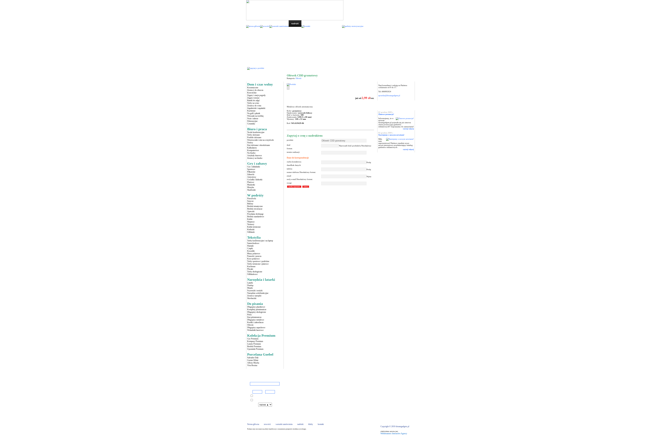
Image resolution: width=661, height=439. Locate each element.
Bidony (250, 203)
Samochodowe (253, 243)
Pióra (249, 314)
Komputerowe (253, 150)
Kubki (249, 219)
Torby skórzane (253, 135)
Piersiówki (251, 198)
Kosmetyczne (252, 87)
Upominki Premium (255, 349)
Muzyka (250, 187)
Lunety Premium (254, 344)
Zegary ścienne (253, 98)
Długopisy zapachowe (256, 327)
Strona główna (293, 68)
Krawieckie (251, 93)
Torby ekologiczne (254, 271)
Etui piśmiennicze (254, 317)
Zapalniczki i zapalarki (256, 108)
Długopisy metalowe (255, 320)
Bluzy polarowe (253, 253)
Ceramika (251, 123)
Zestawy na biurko (254, 158)
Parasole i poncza (254, 256)
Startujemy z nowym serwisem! (391, 135)
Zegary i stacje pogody (256, 95)
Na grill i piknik (253, 113)
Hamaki (250, 246)
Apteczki (250, 211)
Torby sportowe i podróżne (258, 261)
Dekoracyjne (252, 121)
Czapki (250, 248)
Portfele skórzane (254, 137)
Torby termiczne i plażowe (258, 264)
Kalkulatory (252, 148)
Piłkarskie (251, 172)
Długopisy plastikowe (256, 307)
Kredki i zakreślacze (255, 322)
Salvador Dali (252, 357)
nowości (267, 424)
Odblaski (251, 232)
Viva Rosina (252, 365)
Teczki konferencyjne (255, 132)
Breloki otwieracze (254, 209)
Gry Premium (252, 339)
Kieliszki (250, 229)
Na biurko (251, 153)
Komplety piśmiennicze (256, 309)
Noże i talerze (252, 118)
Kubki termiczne (254, 227)
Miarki (250, 288)
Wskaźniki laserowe (255, 330)
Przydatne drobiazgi (255, 214)
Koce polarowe (253, 259)
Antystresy (251, 177)
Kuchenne (251, 111)
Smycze (250, 201)
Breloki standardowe (255, 216)
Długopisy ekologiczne (256, 312)
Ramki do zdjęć (253, 100)
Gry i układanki (253, 166)
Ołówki (250, 325)
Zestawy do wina (254, 105)
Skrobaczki (251, 298)
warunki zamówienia (284, 424)
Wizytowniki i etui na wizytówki (260, 140)
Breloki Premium (254, 346)
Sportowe (251, 169)
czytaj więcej (408, 129)
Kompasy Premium (255, 341)
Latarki (250, 283)
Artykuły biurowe (254, 155)
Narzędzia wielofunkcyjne (257, 293)
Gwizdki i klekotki (254, 179)
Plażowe (250, 182)
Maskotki (251, 185)
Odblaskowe (252, 274)
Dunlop (250, 285)
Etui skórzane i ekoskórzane (258, 145)
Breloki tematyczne (255, 206)
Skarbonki (251, 190)
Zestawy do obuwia (255, 90)
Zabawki (250, 174)
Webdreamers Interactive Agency (393, 433)
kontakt (321, 424)
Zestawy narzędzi (254, 296)
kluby (310, 424)
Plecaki (250, 269)
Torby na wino (253, 103)
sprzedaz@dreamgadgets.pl (389, 95)
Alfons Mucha (253, 363)
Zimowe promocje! (386, 114)
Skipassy (251, 222)
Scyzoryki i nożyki (255, 290)
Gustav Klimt (252, 360)
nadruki (300, 424)
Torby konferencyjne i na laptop (260, 240)
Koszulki (251, 251)
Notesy (250, 142)
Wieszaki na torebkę (255, 116)
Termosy (250, 224)
